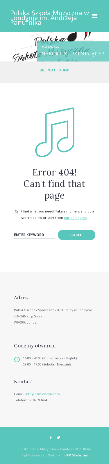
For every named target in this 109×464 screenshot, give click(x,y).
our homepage (75, 217)
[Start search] (76, 235)
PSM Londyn (51, 47)
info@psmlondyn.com (42, 394)
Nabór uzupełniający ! (73, 53)
